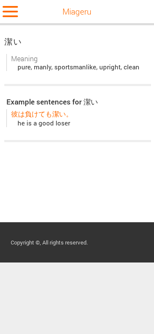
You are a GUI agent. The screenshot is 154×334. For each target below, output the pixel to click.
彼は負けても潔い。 (42, 113)
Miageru (77, 11)
